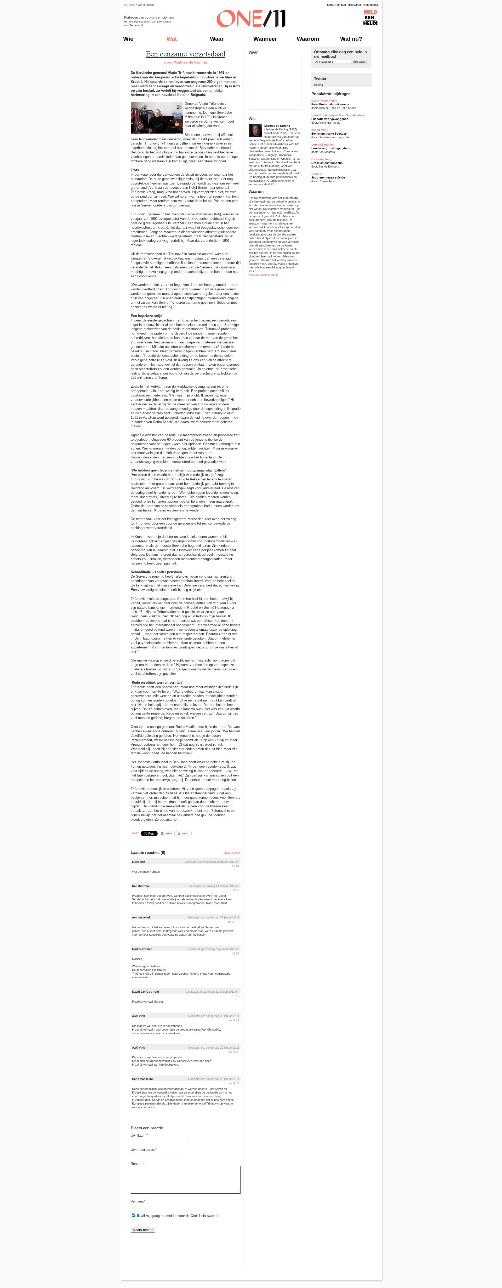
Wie (128, 39)
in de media (370, 4)
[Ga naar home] (251, 16)
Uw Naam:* (139, 1135)
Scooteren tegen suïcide (328, 177)
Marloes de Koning (277, 125)
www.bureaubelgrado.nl (263, 274)
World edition (146, 4)
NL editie (129, 4)
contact (341, 4)
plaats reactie (232, 852)
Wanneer (265, 39)
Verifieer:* (138, 1201)
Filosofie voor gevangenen (329, 118)
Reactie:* (138, 1164)
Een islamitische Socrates (329, 133)
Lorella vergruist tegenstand (330, 148)
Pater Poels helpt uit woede (330, 104)
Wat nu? (351, 39)
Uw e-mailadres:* (143, 1150)
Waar (217, 39)
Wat (172, 39)
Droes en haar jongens (327, 162)
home (330, 4)
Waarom (308, 39)
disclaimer (354, 4)
